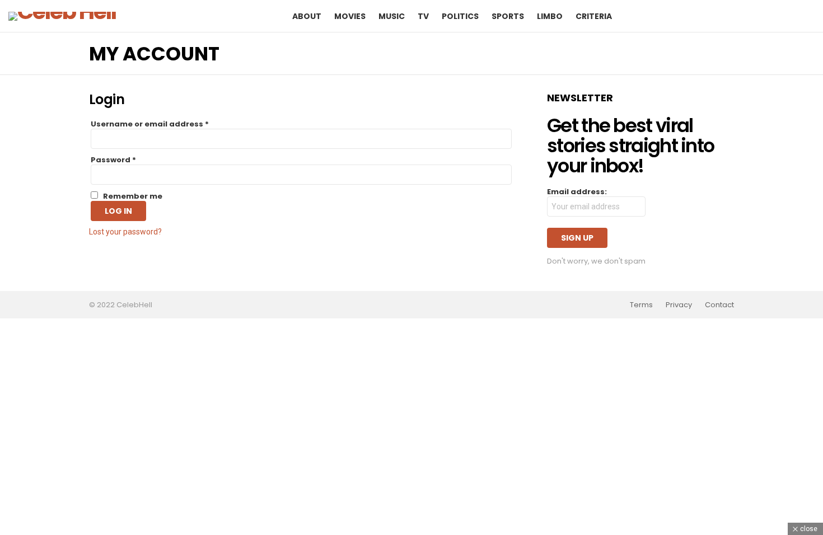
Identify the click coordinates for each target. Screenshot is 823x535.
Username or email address (150, 124)
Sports (508, 16)
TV (423, 16)
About (306, 16)
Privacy (679, 305)
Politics (460, 16)
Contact (719, 305)
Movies (350, 16)
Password (113, 160)
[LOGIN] (808, 16)
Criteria (594, 16)
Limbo (550, 16)
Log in (118, 211)
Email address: (577, 191)
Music (391, 16)
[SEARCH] (789, 16)
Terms (641, 305)
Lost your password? (125, 231)
